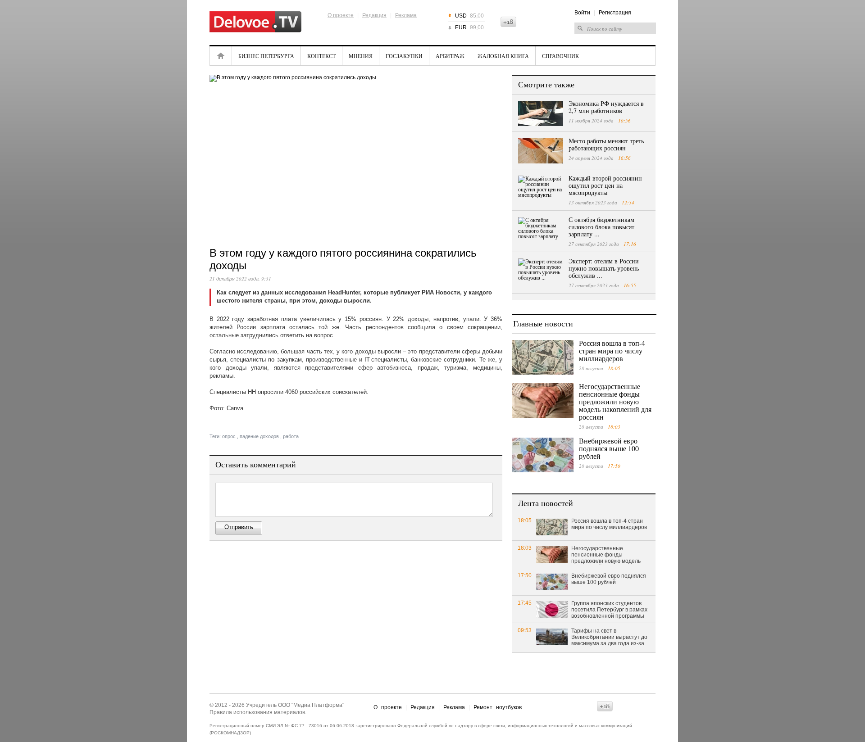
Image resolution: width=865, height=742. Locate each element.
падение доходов (259, 436)
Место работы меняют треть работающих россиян (606, 144)
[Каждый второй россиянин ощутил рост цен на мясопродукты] (540, 188)
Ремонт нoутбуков (497, 707)
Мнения (361, 55)
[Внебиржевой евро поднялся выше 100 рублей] (543, 455)
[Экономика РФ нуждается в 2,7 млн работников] (540, 113)
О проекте (341, 15)
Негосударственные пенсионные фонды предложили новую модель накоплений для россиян (615, 401)
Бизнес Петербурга (266, 55)
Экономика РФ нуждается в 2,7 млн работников (606, 107)
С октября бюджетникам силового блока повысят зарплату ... (601, 226)
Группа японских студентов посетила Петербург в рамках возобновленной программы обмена (609, 610)
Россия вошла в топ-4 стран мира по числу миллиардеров (612, 350)
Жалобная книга (503, 55)
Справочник (560, 55)
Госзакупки (404, 55)
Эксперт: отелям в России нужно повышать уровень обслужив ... (604, 268)
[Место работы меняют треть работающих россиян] (540, 150)
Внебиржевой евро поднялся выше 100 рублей (609, 448)
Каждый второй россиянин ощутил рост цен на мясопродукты (605, 185)
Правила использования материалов (257, 712)
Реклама (406, 15)
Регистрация (615, 12)
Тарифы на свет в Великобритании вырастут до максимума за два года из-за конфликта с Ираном (609, 637)
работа (291, 436)
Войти (582, 12)
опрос (229, 436)
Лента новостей (545, 503)
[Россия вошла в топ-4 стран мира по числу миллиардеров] (543, 357)
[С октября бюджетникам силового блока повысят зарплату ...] (540, 229)
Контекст (321, 55)
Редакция (374, 15)
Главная (221, 55)
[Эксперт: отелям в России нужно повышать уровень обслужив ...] (540, 271)
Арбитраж (450, 55)
